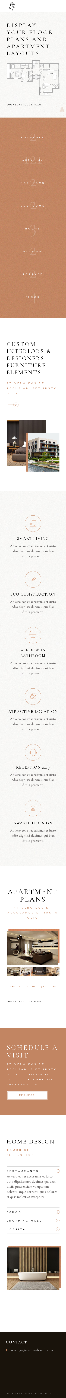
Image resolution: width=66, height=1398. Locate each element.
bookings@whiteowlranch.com (31, 1350)
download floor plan (24, 1001)
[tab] (33, 1170)
